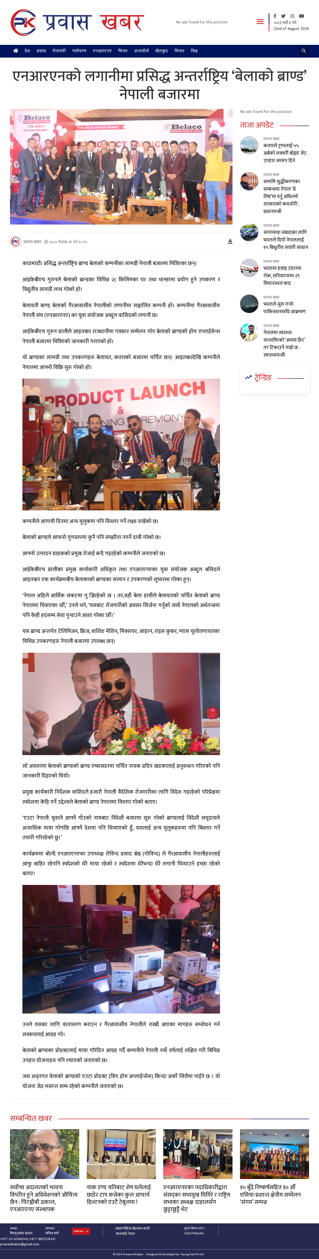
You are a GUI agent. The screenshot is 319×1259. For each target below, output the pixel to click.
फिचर (123, 51)
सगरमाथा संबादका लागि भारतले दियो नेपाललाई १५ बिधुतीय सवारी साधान (285, 240)
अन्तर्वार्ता (141, 51)
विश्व (194, 51)
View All (79, 1231)
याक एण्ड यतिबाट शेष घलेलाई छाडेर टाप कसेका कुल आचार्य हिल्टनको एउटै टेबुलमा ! (119, 1194)
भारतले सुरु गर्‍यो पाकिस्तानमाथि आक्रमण (284, 308)
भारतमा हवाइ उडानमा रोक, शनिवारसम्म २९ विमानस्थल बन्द (282, 276)
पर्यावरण (79, 51)
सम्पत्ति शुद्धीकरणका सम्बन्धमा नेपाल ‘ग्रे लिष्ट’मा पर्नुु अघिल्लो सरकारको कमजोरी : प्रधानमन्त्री (281, 196)
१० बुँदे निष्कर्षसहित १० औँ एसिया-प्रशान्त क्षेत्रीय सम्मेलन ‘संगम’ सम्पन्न (270, 1194)
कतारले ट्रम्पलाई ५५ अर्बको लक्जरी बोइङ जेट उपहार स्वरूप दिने (285, 153)
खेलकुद (161, 51)
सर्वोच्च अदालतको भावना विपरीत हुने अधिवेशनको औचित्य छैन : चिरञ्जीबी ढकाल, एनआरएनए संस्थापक (44, 1198)
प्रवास (41, 51)
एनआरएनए (102, 51)
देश (27, 51)
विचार (179, 51)
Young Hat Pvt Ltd (192, 1254)
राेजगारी (59, 51)
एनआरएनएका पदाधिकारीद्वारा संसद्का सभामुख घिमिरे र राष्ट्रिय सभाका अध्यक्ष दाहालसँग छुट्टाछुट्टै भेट (196, 1198)
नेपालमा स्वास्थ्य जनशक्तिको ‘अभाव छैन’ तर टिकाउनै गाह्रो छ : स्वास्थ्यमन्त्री (284, 343)
